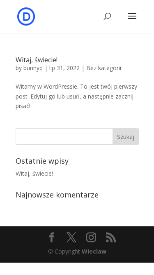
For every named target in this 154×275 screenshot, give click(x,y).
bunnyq (33, 68)
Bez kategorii (103, 68)
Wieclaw (94, 251)
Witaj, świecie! (36, 59)
